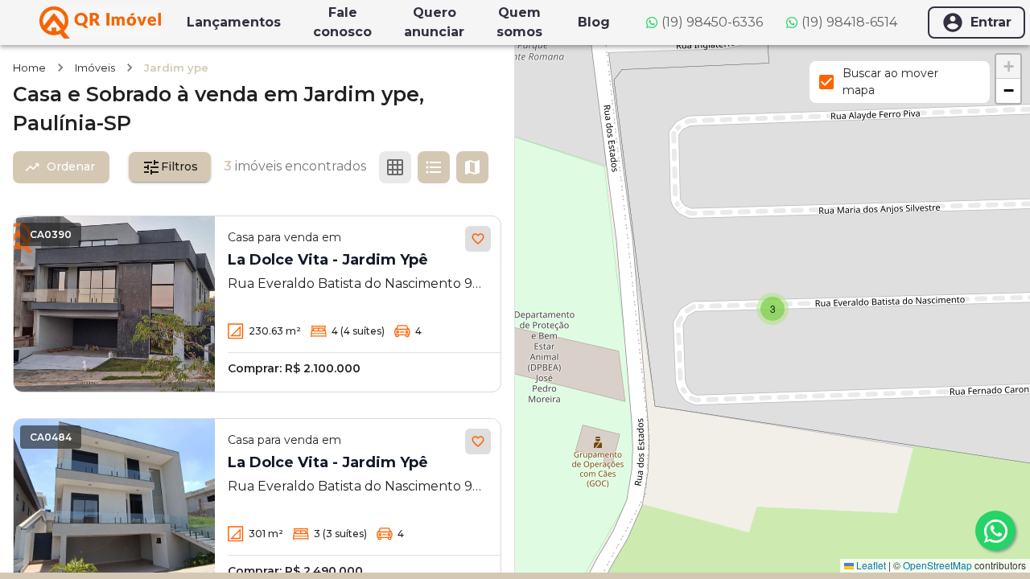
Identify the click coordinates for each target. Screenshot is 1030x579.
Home (29, 67)
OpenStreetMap (937, 565)
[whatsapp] (995, 531)
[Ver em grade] (395, 167)
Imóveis (95, 67)
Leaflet (870, 565)
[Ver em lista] (434, 167)
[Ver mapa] (472, 167)
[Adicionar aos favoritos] (478, 239)
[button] (772, 309)
